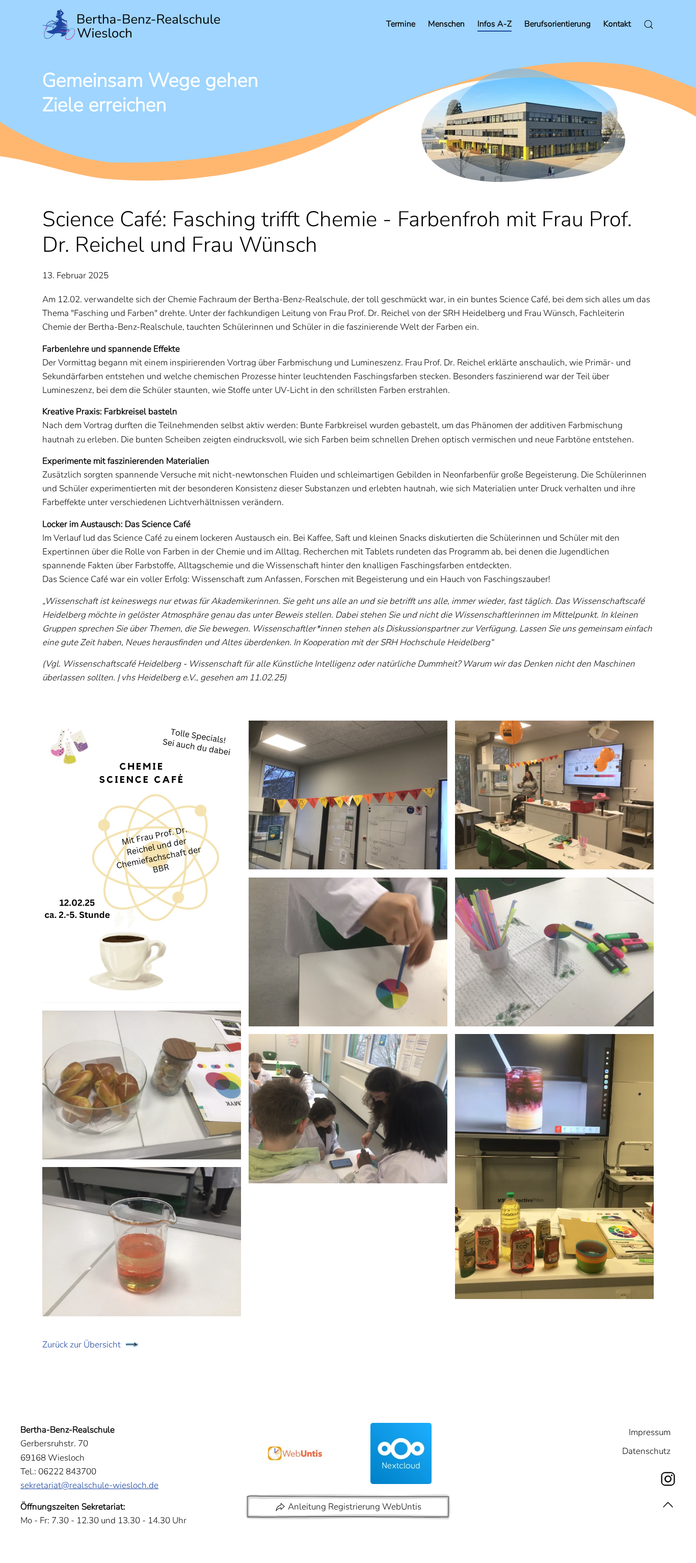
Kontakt (617, 24)
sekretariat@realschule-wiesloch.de (89, 1485)
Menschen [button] (446, 24)
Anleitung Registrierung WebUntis (354, 1507)
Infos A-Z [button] (494, 24)
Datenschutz (646, 1451)
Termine (400, 24)
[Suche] (649, 24)
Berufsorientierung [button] (557, 24)
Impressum (650, 1432)
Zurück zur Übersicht (81, 1344)
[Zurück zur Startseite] (131, 24)
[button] (141, 862)
